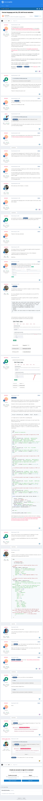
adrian (6, 113)
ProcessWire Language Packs (19, 16)
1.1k (5, 107)
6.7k (5, 84)
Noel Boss (6, 183)
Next (9, 20)
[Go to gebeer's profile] (6, 631)
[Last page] (11, 21)
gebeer (6, 627)
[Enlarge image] (26, 374)
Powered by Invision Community (21, 799)
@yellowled (27, 66)
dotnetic (7, 15)
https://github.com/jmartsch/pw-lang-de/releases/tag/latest (27, 29)
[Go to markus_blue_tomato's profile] (6, 743)
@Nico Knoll (19, 66)
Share (31, 16)
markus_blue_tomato (6, 739)
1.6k (5, 636)
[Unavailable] (26, 271)
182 (5, 256)
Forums (7, 5)
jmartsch (23, 78)
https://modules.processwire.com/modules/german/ (22, 28)
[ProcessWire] (7, 2)
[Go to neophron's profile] (6, 250)
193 (5, 749)
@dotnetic (15, 677)
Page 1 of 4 (15, 20)
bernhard (6, 75)
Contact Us (20, 798)
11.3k (5, 123)
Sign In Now (30, 780)
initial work (35, 66)
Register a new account (12, 780)
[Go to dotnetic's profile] (3, 16)
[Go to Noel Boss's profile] (6, 187)
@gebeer (15, 644)
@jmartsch (25, 218)
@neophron (14, 264)
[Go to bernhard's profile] (6, 79)
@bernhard (17, 100)
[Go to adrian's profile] (6, 117)
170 (5, 192)
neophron (6, 247)
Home (3, 5)
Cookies (24, 798)
